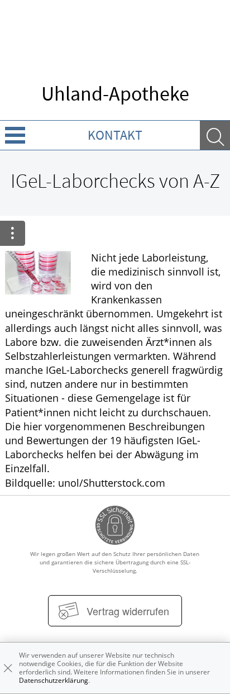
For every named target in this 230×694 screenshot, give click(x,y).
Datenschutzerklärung (53, 680)
